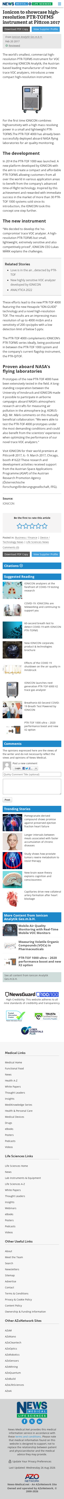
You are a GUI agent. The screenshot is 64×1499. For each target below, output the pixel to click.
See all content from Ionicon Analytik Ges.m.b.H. (26, 977)
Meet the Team (14, 1257)
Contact (9, 1287)
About (8, 1251)
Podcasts (10, 1141)
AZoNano (10, 1336)
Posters (9, 1135)
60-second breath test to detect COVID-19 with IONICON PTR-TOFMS (42, 627)
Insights (9, 1098)
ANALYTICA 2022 (21, 290)
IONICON (8, 503)
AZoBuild (10, 1378)
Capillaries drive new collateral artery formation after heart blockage (42, 895)
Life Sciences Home (16, 1166)
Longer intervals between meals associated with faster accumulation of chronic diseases (41, 840)
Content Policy (13, 1305)
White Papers (13, 1086)
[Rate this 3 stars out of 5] (32, 526)
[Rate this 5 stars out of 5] (44, 526)
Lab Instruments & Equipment (23, 1178)
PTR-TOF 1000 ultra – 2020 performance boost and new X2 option (41, 726)
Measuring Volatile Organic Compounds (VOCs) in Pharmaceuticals (38, 945)
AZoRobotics (12, 1354)
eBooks (9, 1129)
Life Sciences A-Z (15, 1184)
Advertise (10, 1281)
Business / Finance (26, 537)
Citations (12, 566)
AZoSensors (12, 1360)
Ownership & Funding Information (25, 1311)
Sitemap (10, 1275)
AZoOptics (11, 1348)
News (8, 1074)
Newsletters (12, 1269)
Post (7, 799)
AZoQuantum (13, 1372)
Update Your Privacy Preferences (31, 1461)
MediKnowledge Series (18, 1104)
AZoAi (8, 1391)
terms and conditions (28, 1436)
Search (9, 1263)
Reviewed (14, 45)
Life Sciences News (37, 542)
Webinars (10, 1208)
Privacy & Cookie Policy (18, 1299)
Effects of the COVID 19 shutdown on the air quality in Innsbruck (42, 666)
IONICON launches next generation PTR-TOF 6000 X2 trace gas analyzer (41, 686)
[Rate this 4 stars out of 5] (38, 526)
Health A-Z (11, 1080)
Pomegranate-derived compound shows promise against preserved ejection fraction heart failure (40, 821)
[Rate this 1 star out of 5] (20, 526)
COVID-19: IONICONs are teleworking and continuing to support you (42, 607)
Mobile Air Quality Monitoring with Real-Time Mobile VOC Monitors (38, 929)
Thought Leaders (15, 1092)
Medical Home (13, 1062)
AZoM (8, 1330)
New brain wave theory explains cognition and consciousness (38, 876)
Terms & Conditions (16, 1293)
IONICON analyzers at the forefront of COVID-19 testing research (41, 587)
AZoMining (11, 1366)
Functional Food (14, 1068)
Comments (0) (11, 547)
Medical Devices (14, 1116)
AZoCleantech (13, 1342)
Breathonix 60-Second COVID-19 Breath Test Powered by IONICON (42, 706)
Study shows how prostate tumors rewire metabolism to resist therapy (41, 857)
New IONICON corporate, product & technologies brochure (39, 646)
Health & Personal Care (19, 1110)
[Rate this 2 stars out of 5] (26, 526)
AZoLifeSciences (14, 1384)
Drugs (8, 1123)
